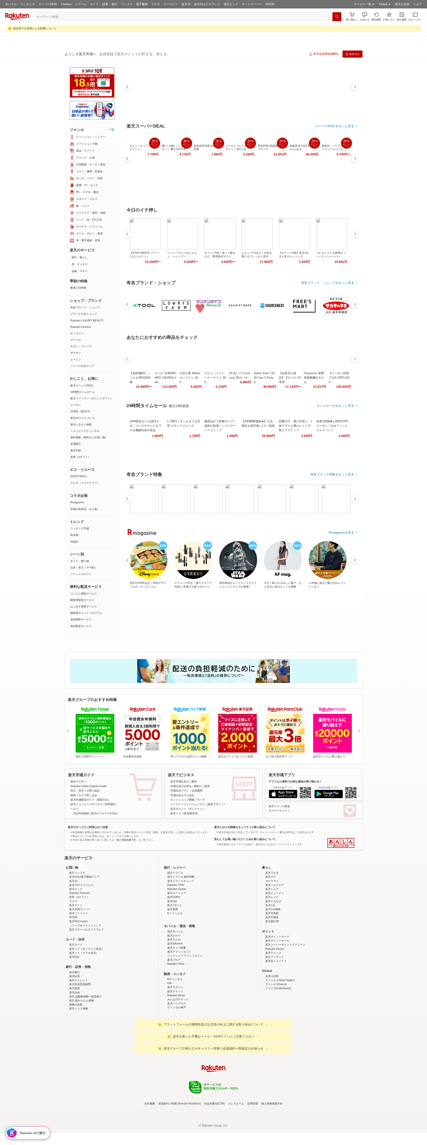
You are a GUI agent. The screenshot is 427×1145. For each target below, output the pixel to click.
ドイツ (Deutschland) (278, 1027)
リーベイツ (170, 4)
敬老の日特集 (78, 287)
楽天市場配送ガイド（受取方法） (90, 799)
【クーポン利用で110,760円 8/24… (339, 378)
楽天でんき (272, 911)
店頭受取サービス (81, 619)
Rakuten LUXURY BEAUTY (87, 320)
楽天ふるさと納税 (81, 424)
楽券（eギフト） (80, 457)
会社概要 (149, 1142)
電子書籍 (142, 4)
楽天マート (76, 944)
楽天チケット (175, 1030)
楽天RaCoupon (78, 960)
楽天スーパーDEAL (81, 385)
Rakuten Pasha (274, 987)
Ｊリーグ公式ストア (82, 365)
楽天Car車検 (272, 948)
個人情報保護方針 (272, 1142)
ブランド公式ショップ (83, 313)
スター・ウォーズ (81, 346)
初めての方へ (78, 781)
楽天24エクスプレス (207, 4)
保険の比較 (76, 1043)
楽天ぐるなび (273, 940)
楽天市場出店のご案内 (183, 781)
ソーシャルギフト (81, 574)
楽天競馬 (172, 948)
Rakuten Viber (176, 1002)
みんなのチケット (178, 1038)
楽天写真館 (272, 952)
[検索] (336, 16)
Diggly (74, 541)
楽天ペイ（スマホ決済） (84, 991)
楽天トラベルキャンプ (180, 920)
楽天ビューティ (274, 932)
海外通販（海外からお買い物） (89, 437)
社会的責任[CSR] (214, 1142)
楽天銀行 (74, 1011)
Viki (169, 1022)
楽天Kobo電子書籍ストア (84, 915)
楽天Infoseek (175, 982)
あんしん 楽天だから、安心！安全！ (340, 843)
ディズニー (77, 333)
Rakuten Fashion (80, 327)
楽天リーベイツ (78, 952)
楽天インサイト (274, 995)
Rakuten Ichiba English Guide (88, 786)
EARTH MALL (78, 476)
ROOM (270, 4)
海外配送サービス (81, 626)
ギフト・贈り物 (79, 561)
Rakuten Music (176, 1034)
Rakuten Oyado (176, 928)
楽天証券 (74, 1015)
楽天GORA (173, 936)
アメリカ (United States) (280, 1019)
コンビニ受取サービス (83, 593)
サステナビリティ (279, 810)
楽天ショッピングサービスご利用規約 (93, 804)
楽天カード (76, 983)
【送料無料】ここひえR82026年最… (140, 378)
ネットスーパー (252, 4)
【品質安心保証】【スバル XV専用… (290, 378)
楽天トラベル (175, 911)
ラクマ (155, 4)
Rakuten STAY (176, 924)
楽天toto (172, 940)
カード (94, 4)
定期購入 (75, 443)
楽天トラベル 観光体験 (181, 915)
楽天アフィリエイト (179, 990)
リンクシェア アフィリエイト (185, 994)
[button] (365, 16)
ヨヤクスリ (272, 920)
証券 (105, 4)
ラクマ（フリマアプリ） (85, 483)
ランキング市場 (79, 528)
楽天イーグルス (176, 1042)
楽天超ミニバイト (276, 999)
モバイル (11, 4)
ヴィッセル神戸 (176, 1046)
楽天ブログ (174, 998)
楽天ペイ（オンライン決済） (86, 987)
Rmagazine (77, 502)
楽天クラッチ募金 (279, 806)
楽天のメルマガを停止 (104, 813)
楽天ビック (231, 4)
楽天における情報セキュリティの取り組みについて (245, 827)
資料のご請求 (202, 786)
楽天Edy (74, 995)
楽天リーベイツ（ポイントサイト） (91, 398)
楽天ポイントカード (277, 975)
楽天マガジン (175, 1026)
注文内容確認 (81, 813)
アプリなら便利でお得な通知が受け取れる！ (295, 781)
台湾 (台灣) (271, 1015)
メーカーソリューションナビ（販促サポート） (198, 804)
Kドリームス (174, 952)
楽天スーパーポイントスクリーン (285, 983)
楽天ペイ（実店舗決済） (185, 813)
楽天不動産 (272, 956)
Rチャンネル (175, 1018)
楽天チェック (273, 991)
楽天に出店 (402, 4)
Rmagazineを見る (341, 532)
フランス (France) (276, 1023)
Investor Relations (189, 1142)
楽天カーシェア (176, 932)
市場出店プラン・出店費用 (186, 790)
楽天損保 (74, 1027)
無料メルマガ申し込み (83, 795)
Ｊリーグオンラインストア (85, 964)
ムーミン (75, 359)
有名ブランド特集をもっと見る (332, 474)
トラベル (81, 4)
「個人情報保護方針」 (126, 839)
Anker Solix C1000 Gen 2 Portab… (264, 378)
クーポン (75, 404)
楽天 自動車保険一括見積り (85, 1035)
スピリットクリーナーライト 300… (215, 378)
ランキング (27, 4)
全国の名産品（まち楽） (85, 509)
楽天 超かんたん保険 (81, 1039)
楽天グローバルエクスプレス (86, 968)
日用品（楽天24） (81, 411)
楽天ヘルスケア (274, 924)
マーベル (75, 339)
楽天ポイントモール (277, 979)
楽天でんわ (174, 978)
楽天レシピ (272, 936)
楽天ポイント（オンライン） (187, 808)
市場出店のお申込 (181, 786)
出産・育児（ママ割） (83, 567)
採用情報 (252, 1142)
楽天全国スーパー (80, 948)
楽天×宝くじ (174, 944)
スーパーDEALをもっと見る (334, 126)
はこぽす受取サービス (83, 606)
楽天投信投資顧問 (80, 1023)
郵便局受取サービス (82, 600)
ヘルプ (417, 4)
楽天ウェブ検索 (176, 986)
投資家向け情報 (167, 1142)
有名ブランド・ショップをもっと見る (327, 282)
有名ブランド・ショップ (85, 307)
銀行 (114, 4)
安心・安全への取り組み (85, 790)
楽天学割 (75, 450)
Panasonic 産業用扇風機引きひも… (314, 378)
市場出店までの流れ (182, 795)
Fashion (66, 4)
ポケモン (75, 352)
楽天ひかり (174, 974)
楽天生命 (74, 1031)
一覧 (111, 129)
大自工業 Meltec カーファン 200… (190, 378)
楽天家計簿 (272, 960)
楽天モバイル (175, 970)
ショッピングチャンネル (85, 430)
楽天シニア (272, 928)
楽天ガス (270, 915)
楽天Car (270, 944)
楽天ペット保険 (78, 1047)
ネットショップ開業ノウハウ (187, 799)
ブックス (127, 4)
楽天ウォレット (78, 1019)
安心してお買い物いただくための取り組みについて (245, 839)
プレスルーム (236, 1142)
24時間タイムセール (82, 392)
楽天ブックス (77, 911)
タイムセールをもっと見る (335, 405)
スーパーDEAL (48, 4)
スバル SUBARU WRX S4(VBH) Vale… (165, 378)
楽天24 (185, 4)
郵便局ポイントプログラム (86, 613)
